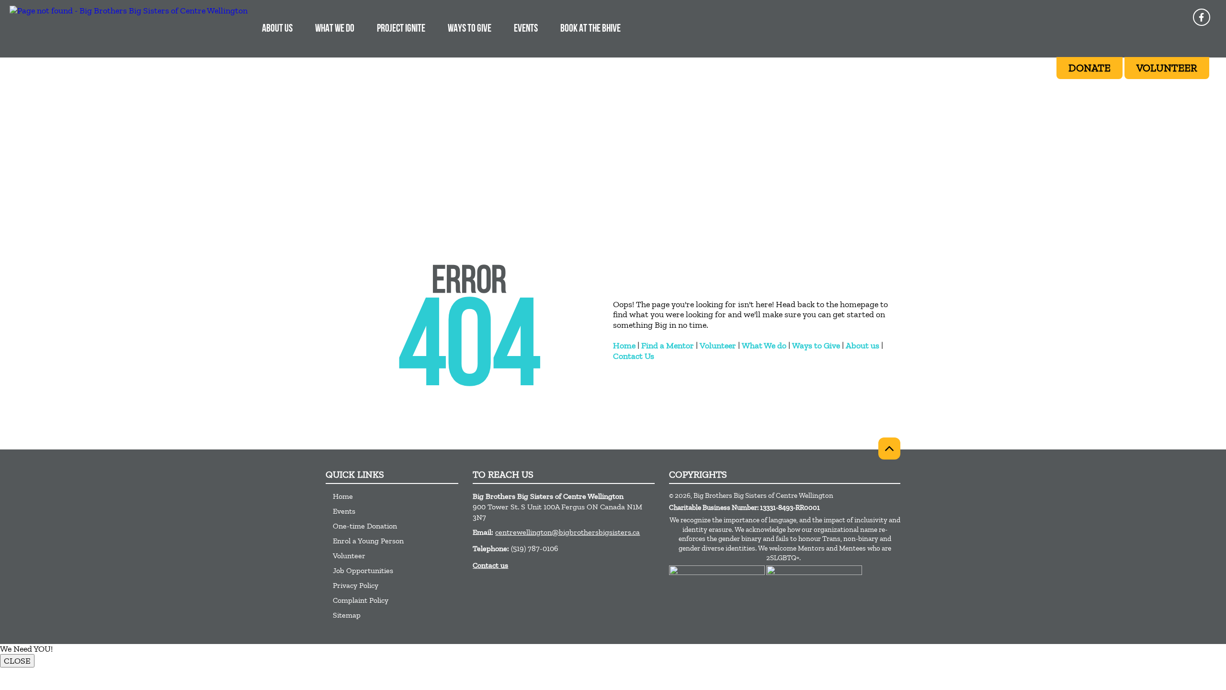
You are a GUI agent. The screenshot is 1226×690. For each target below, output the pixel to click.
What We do (764, 345)
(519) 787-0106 (534, 548)
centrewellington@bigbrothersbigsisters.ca (567, 532)
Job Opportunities (363, 570)
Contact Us (633, 356)
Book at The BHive (590, 28)
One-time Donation (365, 525)
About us (862, 345)
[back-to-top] (889, 448)
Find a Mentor (667, 345)
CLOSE (17, 661)
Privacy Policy (355, 585)
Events (526, 28)
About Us (277, 28)
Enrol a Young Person (368, 540)
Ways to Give (816, 345)
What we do (334, 28)
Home (624, 345)
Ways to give (469, 28)
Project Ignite (401, 28)
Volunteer (718, 345)
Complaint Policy (360, 600)
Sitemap (347, 615)
